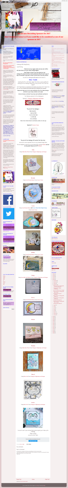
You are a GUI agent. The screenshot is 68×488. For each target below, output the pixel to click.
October (55, 283)
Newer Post (19, 479)
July (54, 306)
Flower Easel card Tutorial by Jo (56, 61)
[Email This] (26, 444)
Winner (53, 263)
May (54, 309)
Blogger (44, 485)
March (55, 312)
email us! (4, 188)
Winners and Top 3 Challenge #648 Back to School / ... (58, 302)
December (55, 280)
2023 (54, 278)
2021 (53, 316)
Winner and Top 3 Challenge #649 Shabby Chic (58, 298)
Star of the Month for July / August (58, 290)
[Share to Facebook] (29, 444)
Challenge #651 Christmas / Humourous (57, 294)
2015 (53, 324)
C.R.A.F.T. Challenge (8, 5)
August (55, 305)
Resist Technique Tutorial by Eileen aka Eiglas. (57, 54)
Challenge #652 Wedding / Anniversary (57, 288)
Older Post (47, 479)
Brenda (4, 276)
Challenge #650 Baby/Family (57, 300)
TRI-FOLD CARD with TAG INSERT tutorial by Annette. (58, 56)
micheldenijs (37, 485)
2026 (54, 274)
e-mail (6, 87)
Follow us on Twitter (55, 66)
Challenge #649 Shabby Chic (57, 303)
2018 (53, 320)
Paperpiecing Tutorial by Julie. (56, 52)
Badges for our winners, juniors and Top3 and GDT (58, 60)
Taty (3, 284)
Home (33, 479)
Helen (4, 278)
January (55, 314)
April (54, 310)
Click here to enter (33, 440)
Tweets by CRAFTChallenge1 (56, 259)
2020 (53, 317)
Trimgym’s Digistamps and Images (36, 98)
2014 (53, 326)
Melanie (40, 145)
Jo (3, 280)
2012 (53, 328)
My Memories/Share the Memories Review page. (58, 63)
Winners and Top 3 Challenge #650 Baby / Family (58, 292)
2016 (53, 323)
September (55, 284)
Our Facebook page (54, 64)
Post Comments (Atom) (24, 481)
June (54, 308)
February (55, 313)
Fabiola (4, 277)
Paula (4, 283)
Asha (33, 149)
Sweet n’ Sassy (36, 125)
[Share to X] (28, 444)
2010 (53, 331)
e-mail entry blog (5, 89)
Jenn (4, 279)
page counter (54, 270)
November (55, 282)
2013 (53, 327)
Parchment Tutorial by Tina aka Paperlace (58, 57)
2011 (53, 330)
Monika (4, 282)
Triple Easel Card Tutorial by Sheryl (57, 58)
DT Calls (53, 50)
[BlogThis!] (27, 444)
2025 (54, 275)
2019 (53, 319)
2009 (54, 332)
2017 (53, 322)
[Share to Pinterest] (30, 444)
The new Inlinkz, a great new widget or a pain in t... (58, 49)
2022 (54, 279)
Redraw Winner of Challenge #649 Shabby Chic (58, 296)
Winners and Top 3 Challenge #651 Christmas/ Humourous (58, 286)
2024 (54, 276)
